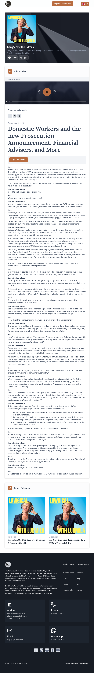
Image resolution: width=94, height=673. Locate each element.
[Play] (47, 92)
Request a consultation (62, 4)
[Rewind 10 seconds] (39, 92)
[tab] (18, 159)
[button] (77, 4)
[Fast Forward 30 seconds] (54, 92)
